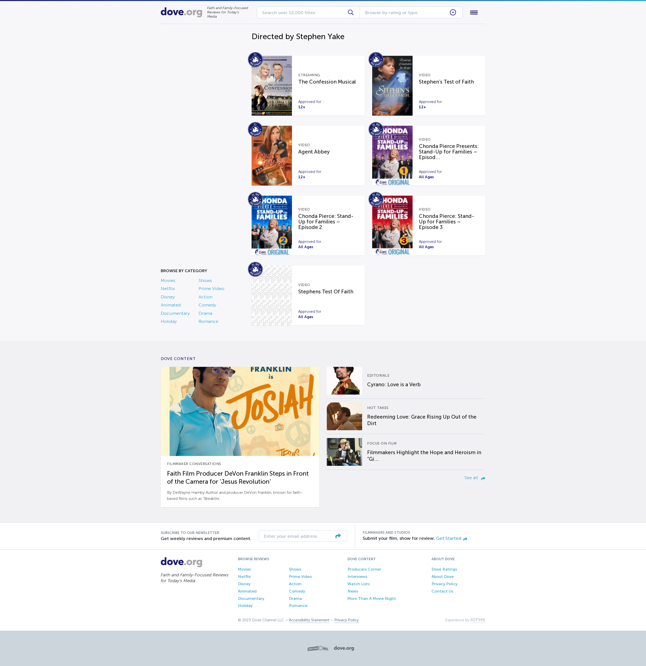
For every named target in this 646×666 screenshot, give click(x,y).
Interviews (357, 576)
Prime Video (211, 288)
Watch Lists (358, 584)
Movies (168, 280)
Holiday (169, 321)
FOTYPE (477, 620)
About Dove (443, 576)
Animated (171, 305)
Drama (205, 313)
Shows (205, 280)
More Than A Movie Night (371, 598)
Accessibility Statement (309, 620)
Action (205, 296)
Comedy (207, 305)
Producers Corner (364, 569)
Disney (168, 296)
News (352, 591)
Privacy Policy (444, 584)
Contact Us (442, 591)
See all (472, 477)
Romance (208, 321)
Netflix (168, 288)
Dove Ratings (444, 569)
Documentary (175, 313)
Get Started (448, 538)
